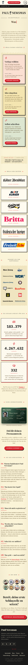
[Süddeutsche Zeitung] (8, 276)
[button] (14, 415)
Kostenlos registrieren (14, 617)
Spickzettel (8, 653)
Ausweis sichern (13, 448)
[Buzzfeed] (20, 289)
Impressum (22, 655)
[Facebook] (10, 644)
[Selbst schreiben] (14, 131)
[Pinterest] (14, 644)
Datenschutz (15, 655)
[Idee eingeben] (14, 100)
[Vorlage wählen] (14, 69)
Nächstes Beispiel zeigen (14, 425)
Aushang (3, 499)
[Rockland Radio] (8, 295)
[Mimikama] (20, 282)
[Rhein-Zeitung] (8, 270)
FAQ (22, 653)
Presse (18, 653)
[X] (6, 644)
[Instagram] (2, 644)
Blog (13, 653)
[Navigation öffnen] (25, 2)
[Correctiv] (8, 289)
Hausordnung (15, 559)
